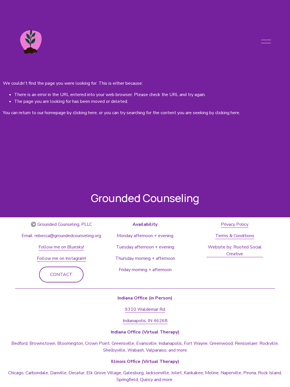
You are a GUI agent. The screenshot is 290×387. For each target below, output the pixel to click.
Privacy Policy (234, 224)
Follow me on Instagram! (61, 258)
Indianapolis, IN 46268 (145, 321)
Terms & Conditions (234, 236)
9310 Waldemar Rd (145, 309)
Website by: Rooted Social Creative (235, 250)
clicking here (85, 113)
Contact (61, 274)
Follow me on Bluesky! (61, 247)
